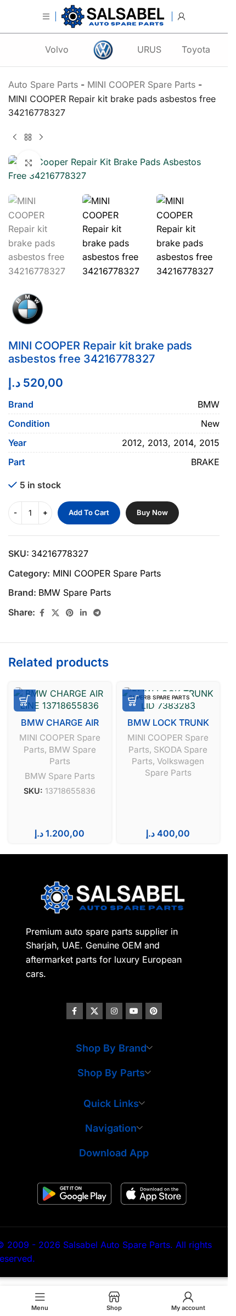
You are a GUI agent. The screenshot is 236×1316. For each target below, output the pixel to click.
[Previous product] (14, 137)
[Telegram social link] (97, 613)
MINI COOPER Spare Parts (107, 573)
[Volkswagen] (103, 50)
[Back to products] (28, 137)
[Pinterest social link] (70, 613)
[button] (25, 700)
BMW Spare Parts (74, 592)
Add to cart (89, 512)
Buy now (152, 512)
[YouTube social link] (134, 1011)
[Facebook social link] (41, 613)
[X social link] (55, 613)
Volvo (57, 49)
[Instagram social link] (114, 1011)
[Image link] (114, 896)
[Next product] (41, 137)
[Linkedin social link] (83, 613)
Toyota (196, 49)
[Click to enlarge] (28, 162)
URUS (149, 49)
